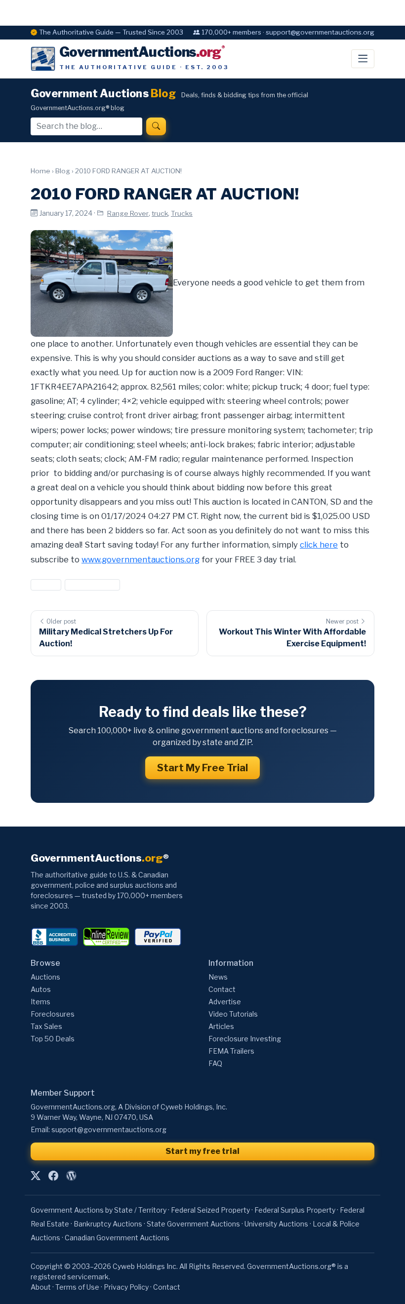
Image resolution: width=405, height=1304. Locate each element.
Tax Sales (46, 1026)
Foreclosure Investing (244, 1038)
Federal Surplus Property (294, 1210)
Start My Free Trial (202, 768)
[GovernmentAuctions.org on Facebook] (53, 1175)
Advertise (224, 1001)
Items (40, 1001)
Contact (222, 989)
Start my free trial (202, 1151)
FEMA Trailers (231, 1051)
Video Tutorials (233, 1014)
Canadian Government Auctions (117, 1237)
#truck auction (92, 585)
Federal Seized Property (210, 1210)
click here (319, 545)
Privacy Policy (126, 1287)
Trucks (182, 213)
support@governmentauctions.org (108, 1129)
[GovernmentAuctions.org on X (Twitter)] (35, 1175)
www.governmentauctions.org (140, 559)
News (218, 977)
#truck (46, 585)
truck (160, 213)
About (41, 1287)
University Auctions (276, 1224)
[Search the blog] (156, 126)
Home (40, 171)
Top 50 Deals (53, 1038)
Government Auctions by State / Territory (98, 1210)
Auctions (45, 977)
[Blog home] (71, 1175)
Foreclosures (53, 1014)
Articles (221, 1026)
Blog (62, 171)
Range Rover (128, 213)
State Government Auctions (193, 1224)
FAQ (215, 1063)
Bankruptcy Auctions (108, 1224)
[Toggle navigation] (362, 58)
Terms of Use (77, 1287)
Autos (41, 989)
